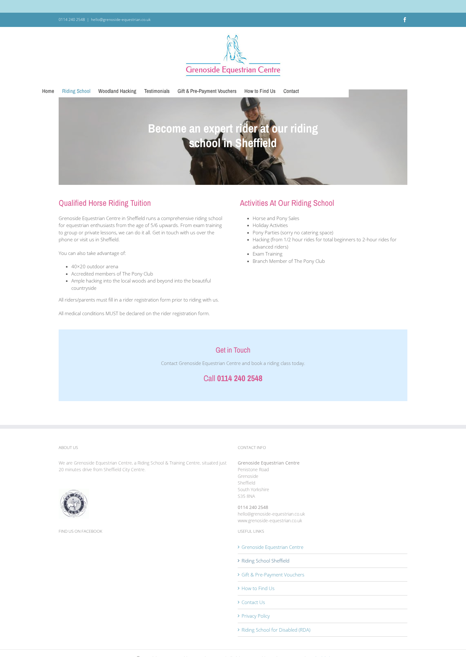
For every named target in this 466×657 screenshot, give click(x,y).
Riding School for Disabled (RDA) (276, 630)
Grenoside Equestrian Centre (272, 547)
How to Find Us (258, 588)
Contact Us (253, 602)
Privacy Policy (256, 616)
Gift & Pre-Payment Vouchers (273, 574)
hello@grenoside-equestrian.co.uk (121, 19)
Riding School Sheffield (265, 560)
